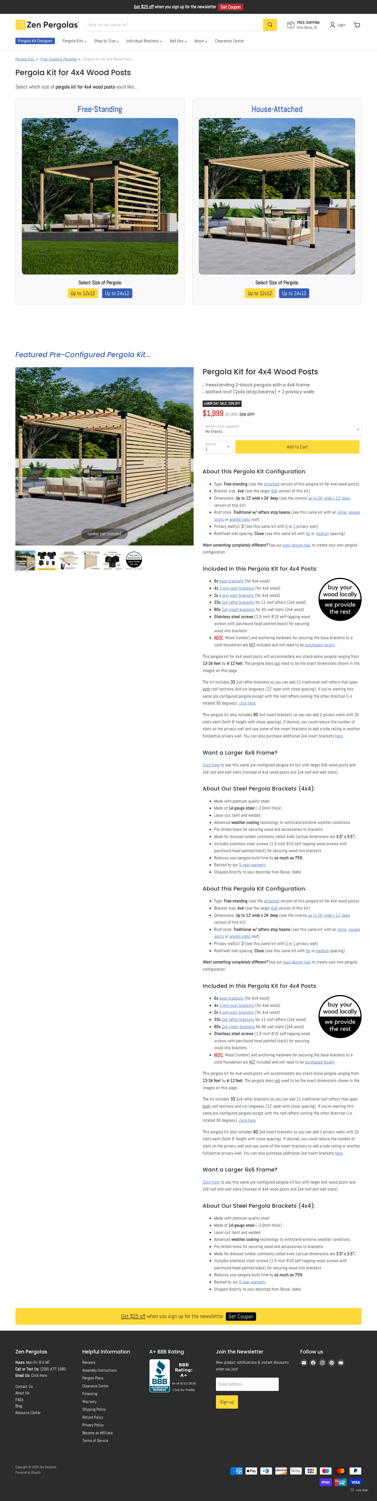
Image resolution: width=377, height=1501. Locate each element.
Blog (18, 1406)
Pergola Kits (73, 41)
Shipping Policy (94, 1409)
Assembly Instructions (99, 1370)
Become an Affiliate (97, 1433)
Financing (89, 1393)
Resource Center (28, 1412)
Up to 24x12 (117, 293)
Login (341, 24)
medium (322, 533)
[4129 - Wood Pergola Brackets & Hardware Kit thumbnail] (90, 560)
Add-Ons (177, 41)
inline (341, 512)
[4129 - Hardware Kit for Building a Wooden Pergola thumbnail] (47, 560)
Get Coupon (231, 7)
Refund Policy (92, 1417)
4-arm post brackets (236, 595)
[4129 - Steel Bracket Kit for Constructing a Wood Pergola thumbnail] (68, 560)
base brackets (231, 581)
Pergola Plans (92, 1378)
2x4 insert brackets (238, 609)
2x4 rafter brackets (238, 602)
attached (271, 484)
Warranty (89, 1401)
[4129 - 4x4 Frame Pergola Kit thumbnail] (112, 560)
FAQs (19, 1399)
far (308, 533)
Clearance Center (229, 41)
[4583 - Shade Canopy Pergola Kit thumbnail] (134, 560)
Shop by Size (105, 41)
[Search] (270, 25)
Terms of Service (95, 1440)
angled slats (239, 519)
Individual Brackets (143, 41)
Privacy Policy (93, 1425)
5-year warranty (252, 865)
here (339, 736)
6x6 (274, 491)
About (199, 41)
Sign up (227, 1402)
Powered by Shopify (28, 1472)
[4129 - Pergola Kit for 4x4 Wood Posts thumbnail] (25, 560)
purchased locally (320, 645)
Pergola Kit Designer (35, 41)
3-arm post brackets (236, 588)
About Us (22, 1393)
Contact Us (24, 1386)
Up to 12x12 (83, 293)
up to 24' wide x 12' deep (329, 498)
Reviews (88, 1362)
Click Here (39, 1375)
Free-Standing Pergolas (59, 59)
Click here (211, 765)
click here (247, 703)
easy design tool (297, 545)
